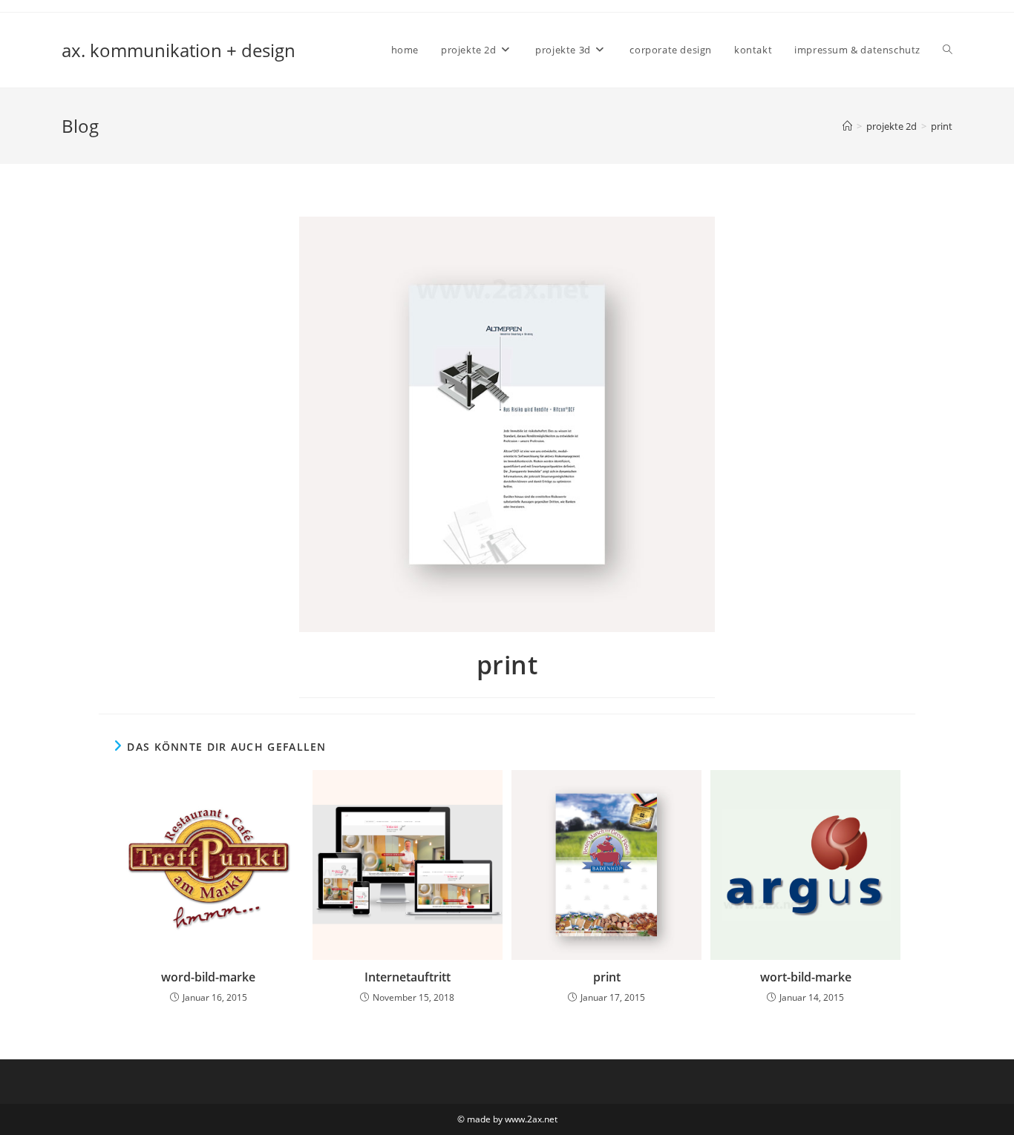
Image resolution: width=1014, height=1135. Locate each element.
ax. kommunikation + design (178, 50)
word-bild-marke (208, 977)
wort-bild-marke (805, 977)
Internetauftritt (407, 977)
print (941, 126)
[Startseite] (847, 126)
